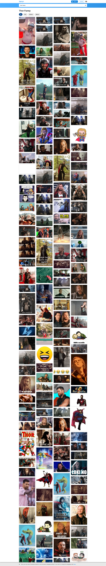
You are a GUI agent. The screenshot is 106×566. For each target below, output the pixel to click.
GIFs (25, 14)
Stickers (31, 14)
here (75, 564)
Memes (37, 14)
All (20, 14)
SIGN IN (81, 1)
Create (75, 1)
